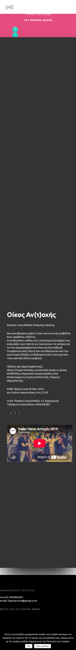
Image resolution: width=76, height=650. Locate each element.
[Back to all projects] (15, 29)
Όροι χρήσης (42, 646)
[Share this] (9, 413)
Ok (28, 646)
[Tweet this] (13, 413)
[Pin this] (21, 413)
